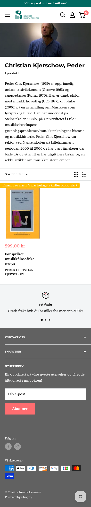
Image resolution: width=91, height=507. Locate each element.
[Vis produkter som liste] (84, 174)
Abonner (20, 409)
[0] (82, 15)
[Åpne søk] (63, 15)
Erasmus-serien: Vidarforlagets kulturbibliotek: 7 (39, 185)
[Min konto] (72, 15)
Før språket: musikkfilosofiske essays (19, 259)
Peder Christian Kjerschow (19, 272)
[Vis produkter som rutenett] (76, 174)
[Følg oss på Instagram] (17, 446)
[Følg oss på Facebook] (8, 446)
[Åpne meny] (7, 15)
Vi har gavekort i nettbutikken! (45, 3)
